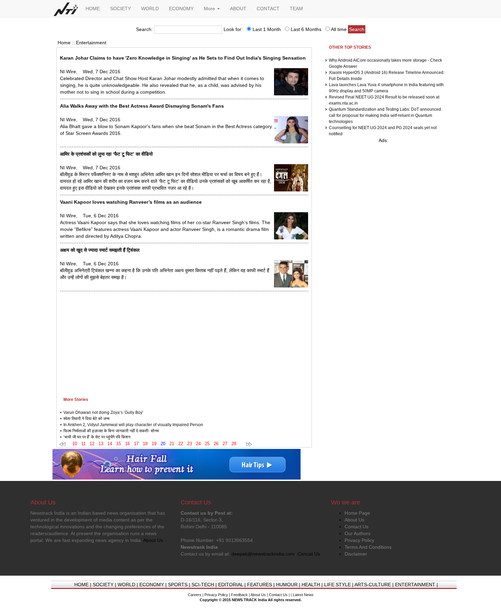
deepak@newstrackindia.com (263, 554)
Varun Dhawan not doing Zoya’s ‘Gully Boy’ (103, 412)
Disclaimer (356, 554)
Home (64, 42)
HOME (93, 8)
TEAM (296, 8)
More (210, 8)
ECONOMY (181, 8)
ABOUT (238, 8)
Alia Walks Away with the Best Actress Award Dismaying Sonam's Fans (142, 106)
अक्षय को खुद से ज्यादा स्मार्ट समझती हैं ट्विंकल (99, 250)
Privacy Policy (359, 540)
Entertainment (91, 42)
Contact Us (356, 526)
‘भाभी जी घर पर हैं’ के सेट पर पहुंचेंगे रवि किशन (97, 437)
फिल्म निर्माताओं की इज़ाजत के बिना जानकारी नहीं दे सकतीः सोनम (111, 430)
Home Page (357, 513)
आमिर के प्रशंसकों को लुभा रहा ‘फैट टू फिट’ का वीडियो (106, 154)
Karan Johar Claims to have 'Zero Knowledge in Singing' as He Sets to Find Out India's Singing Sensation (183, 58)
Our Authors (357, 533)
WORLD (150, 8)
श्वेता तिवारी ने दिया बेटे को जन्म (86, 418)
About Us (354, 520)
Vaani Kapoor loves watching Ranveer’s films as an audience (131, 202)
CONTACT (268, 8)
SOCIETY (120, 8)
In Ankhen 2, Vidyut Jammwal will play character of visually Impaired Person (133, 424)
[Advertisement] (184, 342)
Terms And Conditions (368, 547)
